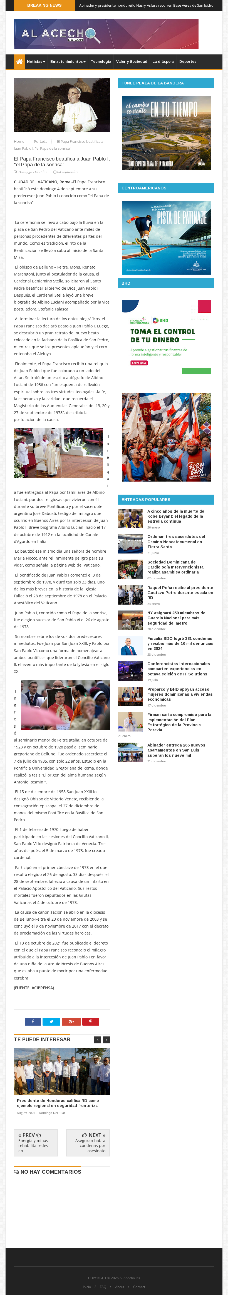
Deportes (188, 61)
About (119, 1287)
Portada (41, 141)
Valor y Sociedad (131, 61)
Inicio (87, 1287)
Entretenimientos (66, 61)
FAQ (103, 1287)
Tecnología (101, 61)
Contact (139, 1287)
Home (19, 141)
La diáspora (163, 61)
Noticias (35, 61)
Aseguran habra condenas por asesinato (90, 1145)
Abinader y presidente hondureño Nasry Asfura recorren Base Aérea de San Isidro (146, 5)
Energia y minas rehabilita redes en (33, 1145)
